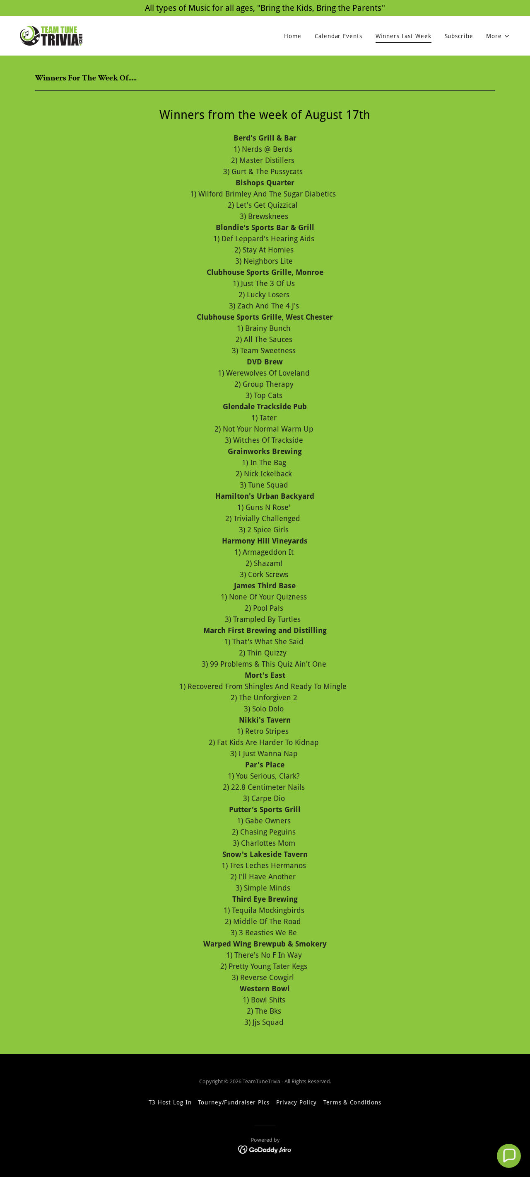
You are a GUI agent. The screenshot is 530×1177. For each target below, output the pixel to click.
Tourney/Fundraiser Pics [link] (233, 1102)
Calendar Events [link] (338, 36)
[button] (498, 36)
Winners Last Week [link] (403, 36)
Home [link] (293, 36)
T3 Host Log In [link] (170, 1102)
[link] (51, 35)
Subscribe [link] (459, 36)
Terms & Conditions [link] (352, 1102)
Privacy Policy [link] (296, 1102)
